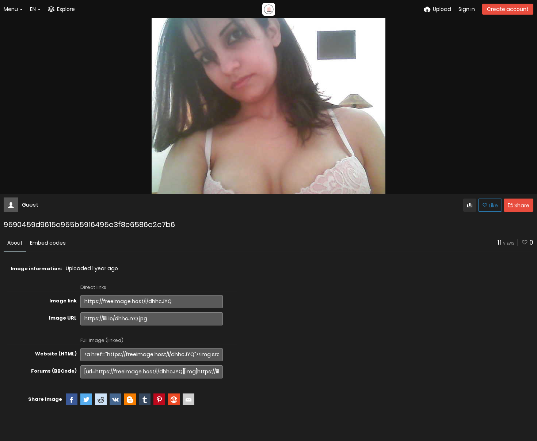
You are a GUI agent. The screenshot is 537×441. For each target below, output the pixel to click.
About (15, 242)
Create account (508, 9)
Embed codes (48, 242)
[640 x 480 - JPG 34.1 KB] (469, 205)
